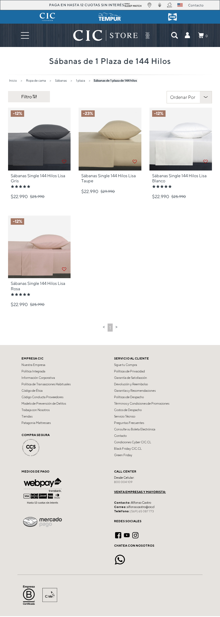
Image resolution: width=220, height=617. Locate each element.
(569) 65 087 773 (142, 511)
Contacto (120, 436)
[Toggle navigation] (24, 35)
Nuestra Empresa (33, 365)
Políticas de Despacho (129, 397)
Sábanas (61, 80)
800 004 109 (123, 482)
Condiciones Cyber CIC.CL (132, 442)
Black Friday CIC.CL (128, 449)
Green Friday (123, 455)
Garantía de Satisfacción (130, 378)
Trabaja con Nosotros (35, 410)
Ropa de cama (36, 80)
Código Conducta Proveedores (42, 397)
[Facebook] (118, 534)
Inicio (13, 80)
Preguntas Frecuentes (129, 423)
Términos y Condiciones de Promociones (141, 403)
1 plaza (80, 80)
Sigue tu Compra (125, 365)
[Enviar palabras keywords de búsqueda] (174, 35)
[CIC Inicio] (105, 35)
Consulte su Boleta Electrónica (134, 429)
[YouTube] (127, 534)
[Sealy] (172, 17)
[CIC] (47, 17)
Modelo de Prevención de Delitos (43, 403)
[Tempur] (110, 17)
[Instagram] (135, 534)
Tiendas (26, 416)
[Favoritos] (64, 161)
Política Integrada (33, 371)
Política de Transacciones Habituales (46, 384)
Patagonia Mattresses (36, 423)
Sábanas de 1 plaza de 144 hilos (115, 80)
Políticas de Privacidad (129, 371)
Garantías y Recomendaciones (135, 391)
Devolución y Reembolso (131, 384)
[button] (187, 35)
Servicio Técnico (124, 416)
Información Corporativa (38, 378)
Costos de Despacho (128, 410)
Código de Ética (32, 391)
